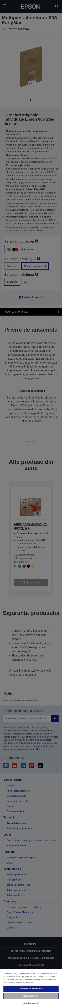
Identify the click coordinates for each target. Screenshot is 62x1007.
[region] (31, 987)
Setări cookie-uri (31, 1003)
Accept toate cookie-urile (31, 989)
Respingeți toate (31, 996)
